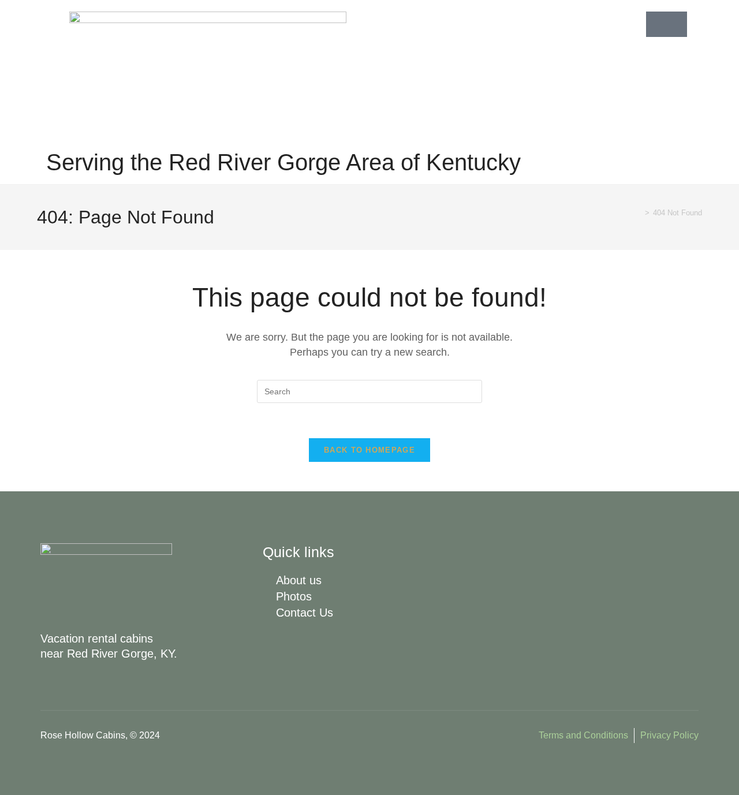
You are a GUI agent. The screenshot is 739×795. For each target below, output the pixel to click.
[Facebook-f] (293, 647)
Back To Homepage (369, 450)
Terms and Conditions (583, 735)
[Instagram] (272, 647)
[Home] (638, 212)
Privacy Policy (669, 735)
